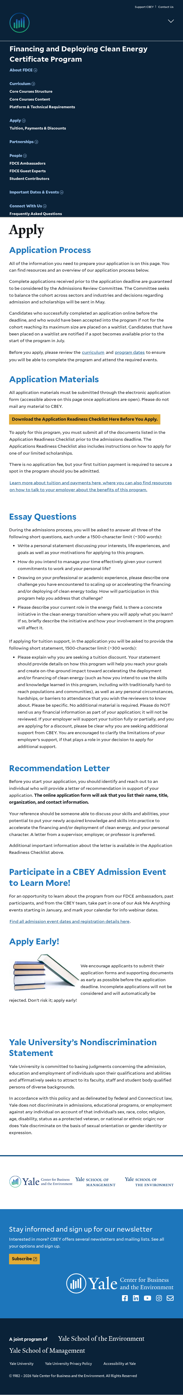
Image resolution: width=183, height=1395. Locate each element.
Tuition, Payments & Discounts (38, 128)
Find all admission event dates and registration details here (69, 921)
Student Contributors (29, 178)
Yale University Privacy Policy (68, 1363)
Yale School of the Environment (101, 1338)
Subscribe (22, 1258)
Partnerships (22, 141)
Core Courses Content (30, 99)
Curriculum (20, 83)
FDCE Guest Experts (28, 171)
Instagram (158, 1298)
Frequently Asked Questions (36, 213)
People (16, 155)
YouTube (147, 1298)
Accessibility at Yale (119, 1363)
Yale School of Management (47, 1350)
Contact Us (165, 7)
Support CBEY (144, 7)
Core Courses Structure (31, 91)
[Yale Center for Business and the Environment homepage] (91, 23)
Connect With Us (26, 205)
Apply (15, 120)
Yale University (22, 1363)
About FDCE (21, 69)
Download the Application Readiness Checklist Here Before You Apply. (85, 419)
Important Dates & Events (34, 191)
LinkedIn (135, 1298)
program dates (130, 352)
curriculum (93, 352)
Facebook (124, 1298)
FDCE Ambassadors (28, 163)
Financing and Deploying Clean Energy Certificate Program (78, 53)
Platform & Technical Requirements (42, 107)
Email (169, 1298)
